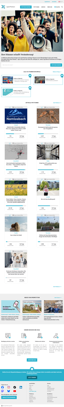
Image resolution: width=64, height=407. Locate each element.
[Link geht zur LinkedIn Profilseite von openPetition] (21, 387)
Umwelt (16, 125)
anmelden (54, 1)
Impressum (49, 400)
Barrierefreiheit (50, 401)
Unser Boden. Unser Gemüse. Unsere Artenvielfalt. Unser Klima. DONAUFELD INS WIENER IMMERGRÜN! (16, 200)
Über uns (31, 385)
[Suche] (62, 7)
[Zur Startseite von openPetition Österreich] (8, 7)
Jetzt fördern (32, 377)
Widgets (49, 387)
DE (61, 1)
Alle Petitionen (56, 102)
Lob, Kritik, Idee (32, 391)
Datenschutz (50, 398)
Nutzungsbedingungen (52, 397)
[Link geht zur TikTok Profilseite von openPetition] (14, 387)
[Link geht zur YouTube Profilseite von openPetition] (14, 391)
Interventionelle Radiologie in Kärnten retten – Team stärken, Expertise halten (16, 164)
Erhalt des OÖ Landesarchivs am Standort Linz (48, 163)
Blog (30, 388)
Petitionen (36, 7)
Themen (31, 400)
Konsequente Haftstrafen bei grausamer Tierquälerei (48, 127)
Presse (30, 389)
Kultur (48, 161)
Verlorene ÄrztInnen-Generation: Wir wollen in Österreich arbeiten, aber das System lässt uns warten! (16, 272)
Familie (16, 233)
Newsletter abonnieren (9, 397)
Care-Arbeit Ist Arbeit (16, 235)
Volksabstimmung (20, 314)
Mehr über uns (32, 360)
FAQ (48, 385)
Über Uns (49, 7)
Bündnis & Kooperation (49, 314)
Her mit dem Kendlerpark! (48, 199)
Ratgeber (31, 395)
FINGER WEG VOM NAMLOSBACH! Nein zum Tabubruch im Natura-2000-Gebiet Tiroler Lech (16, 128)
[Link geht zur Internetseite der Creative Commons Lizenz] (2, 405)
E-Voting (49, 391)
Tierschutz (48, 125)
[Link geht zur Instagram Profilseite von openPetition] (8, 387)
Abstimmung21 (4, 314)
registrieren (47, 1)
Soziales (48, 197)
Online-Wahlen (12, 314)
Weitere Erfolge (56, 71)
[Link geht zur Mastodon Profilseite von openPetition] (2, 391)
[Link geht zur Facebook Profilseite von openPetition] (2, 387)
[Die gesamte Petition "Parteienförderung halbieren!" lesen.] (40, 83)
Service (43, 7)
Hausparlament (50, 389)
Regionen (31, 401)
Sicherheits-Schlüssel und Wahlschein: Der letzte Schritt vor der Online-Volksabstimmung (10, 318)
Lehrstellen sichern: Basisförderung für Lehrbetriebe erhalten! (21, 92)
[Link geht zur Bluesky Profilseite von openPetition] (8, 391)
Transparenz (50, 395)
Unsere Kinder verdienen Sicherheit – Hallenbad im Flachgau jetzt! (21, 80)
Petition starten (25, 7)
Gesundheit (16, 161)
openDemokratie (50, 388)
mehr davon (57, 297)
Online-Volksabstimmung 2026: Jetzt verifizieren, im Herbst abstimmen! (31, 318)
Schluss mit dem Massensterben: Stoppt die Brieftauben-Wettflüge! (48, 235)
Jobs (30, 387)
